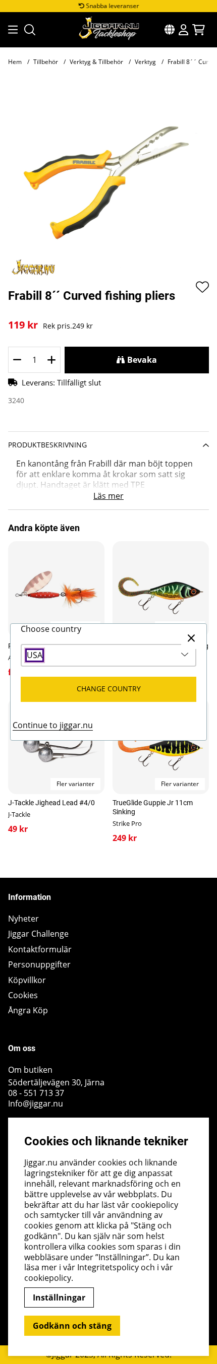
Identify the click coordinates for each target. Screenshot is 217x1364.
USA (34, 655)
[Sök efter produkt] (29, 29)
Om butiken (30, 1070)
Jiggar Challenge (38, 934)
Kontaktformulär (40, 949)
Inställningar (59, 1297)
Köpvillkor (27, 980)
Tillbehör (45, 61)
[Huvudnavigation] (10, 29)
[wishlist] (202, 286)
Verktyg (145, 61)
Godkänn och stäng (72, 1325)
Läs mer (108, 496)
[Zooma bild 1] (108, 180)
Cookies (23, 995)
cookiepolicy (47, 1277)
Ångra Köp (28, 1010)
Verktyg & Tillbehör (96, 61)
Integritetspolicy (108, 1267)
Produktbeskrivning (47, 444)
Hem (15, 61)
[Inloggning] (183, 29)
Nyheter (23, 919)
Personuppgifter (39, 964)
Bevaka (142, 359)
